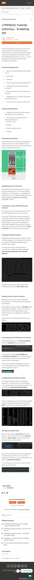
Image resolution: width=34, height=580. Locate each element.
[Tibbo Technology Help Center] (4, 3)
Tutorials (22, 8)
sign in (7, 558)
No (21, 502)
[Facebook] (2, 493)
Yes (13, 502)
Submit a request (24, 509)
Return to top (6, 515)
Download (10, 487)
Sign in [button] (29, 3)
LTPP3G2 (28, 8)
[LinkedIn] (7, 493)
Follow (17, 42)
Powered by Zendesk (27, 578)
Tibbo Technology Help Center (10, 8)
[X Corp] (5, 493)
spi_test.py (7, 486)
